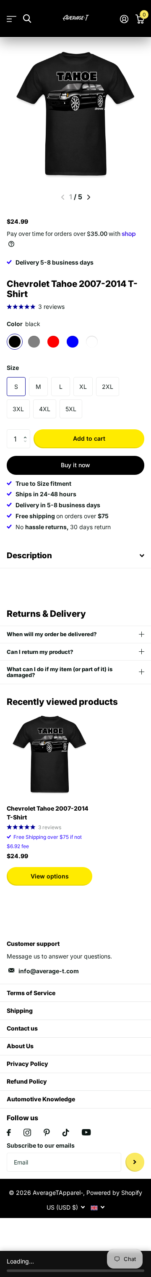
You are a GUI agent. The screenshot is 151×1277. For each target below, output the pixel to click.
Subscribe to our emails (41, 1145)
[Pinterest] (47, 1132)
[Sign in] (124, 19)
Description (29, 555)
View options (50, 876)
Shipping (20, 1010)
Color (23, 323)
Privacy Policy (27, 1063)
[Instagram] (27, 1132)
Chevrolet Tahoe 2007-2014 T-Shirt (48, 813)
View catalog (11, 18)
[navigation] (88, 197)
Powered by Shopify (114, 1192)
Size (13, 367)
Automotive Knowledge (41, 1099)
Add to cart (89, 438)
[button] (27, 432)
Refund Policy (27, 1081)
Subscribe (134, 1162)
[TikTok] (65, 1132)
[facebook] (9, 1132)
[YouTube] (86, 1132)
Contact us (22, 1028)
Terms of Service (31, 992)
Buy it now (75, 465)
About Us (20, 1045)
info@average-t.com (48, 970)
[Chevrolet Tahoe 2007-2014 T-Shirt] (49, 755)
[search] (27, 18)
